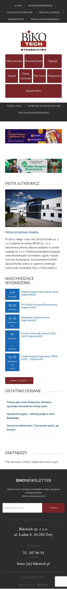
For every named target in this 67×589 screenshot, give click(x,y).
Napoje (52, 61)
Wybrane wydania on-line (44, 106)
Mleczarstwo (14, 61)
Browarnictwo (33, 61)
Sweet (12, 76)
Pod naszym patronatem (34, 112)
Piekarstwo (54, 76)
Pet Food (39, 76)
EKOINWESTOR (16, 19)
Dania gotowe (25, 76)
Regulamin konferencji (45, 19)
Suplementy (33, 90)
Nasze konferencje (40, 5)
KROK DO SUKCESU (49, 12)
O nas (18, 5)
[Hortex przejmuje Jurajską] (33, 208)
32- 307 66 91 (33, 552)
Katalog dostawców (19, 12)
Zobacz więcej (18, 380)
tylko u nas (14, 106)
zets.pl (42, 585)
